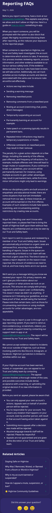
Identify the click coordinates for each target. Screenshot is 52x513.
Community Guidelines (13, 19)
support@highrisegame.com (16, 335)
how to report (18, 25)
